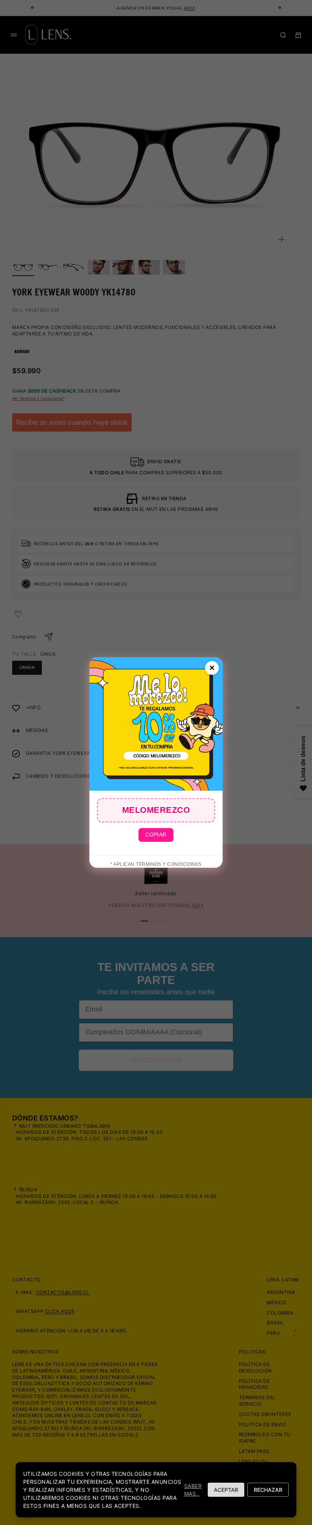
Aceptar (226, 1489)
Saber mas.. (193, 1490)
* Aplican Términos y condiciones (155, 864)
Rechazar (268, 1489)
